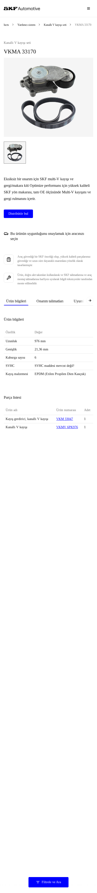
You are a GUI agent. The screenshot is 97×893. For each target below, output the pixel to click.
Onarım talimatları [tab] (49, 301)
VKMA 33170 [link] (83, 24)
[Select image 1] (15, 153)
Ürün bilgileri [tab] (16, 301)
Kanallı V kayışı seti (55, 24)
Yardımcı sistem (26, 24)
